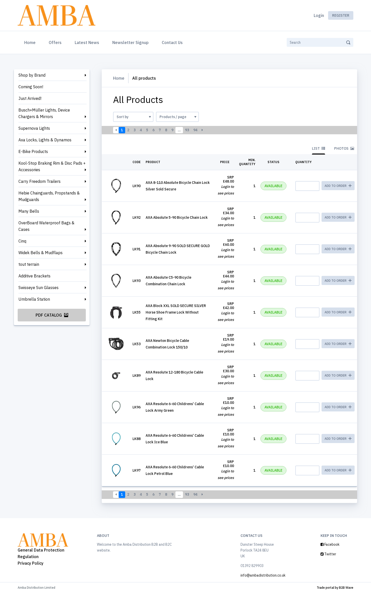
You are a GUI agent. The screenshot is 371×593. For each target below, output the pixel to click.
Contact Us (172, 42)
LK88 (136, 438)
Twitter (330, 554)
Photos (341, 148)
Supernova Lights (34, 128)
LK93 (136, 280)
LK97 (136, 470)
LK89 (136, 375)
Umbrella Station (34, 299)
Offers (55, 42)
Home (31, 42)
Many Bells (28, 211)
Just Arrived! (29, 98)
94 (195, 130)
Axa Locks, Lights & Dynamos (44, 139)
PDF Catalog (49, 315)
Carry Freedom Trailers (39, 181)
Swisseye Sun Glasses (38, 287)
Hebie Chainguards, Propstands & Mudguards (49, 196)
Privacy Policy (30, 563)
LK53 (136, 344)
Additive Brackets (34, 275)
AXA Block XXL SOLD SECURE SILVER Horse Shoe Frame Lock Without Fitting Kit (176, 312)
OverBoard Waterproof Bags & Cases (46, 226)
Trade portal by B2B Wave (335, 587)
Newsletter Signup (130, 42)
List (316, 148)
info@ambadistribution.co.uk (263, 575)
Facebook (331, 544)
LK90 (136, 186)
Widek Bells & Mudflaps (40, 252)
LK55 (136, 312)
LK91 (136, 249)
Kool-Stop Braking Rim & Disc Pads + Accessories (52, 166)
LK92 (136, 217)
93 (187, 130)
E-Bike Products (33, 151)
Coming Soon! (30, 86)
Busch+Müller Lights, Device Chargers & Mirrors (44, 113)
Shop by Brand (31, 75)
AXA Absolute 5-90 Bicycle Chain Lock (177, 217)
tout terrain (28, 264)
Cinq (22, 241)
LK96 (136, 407)
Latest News (87, 42)
